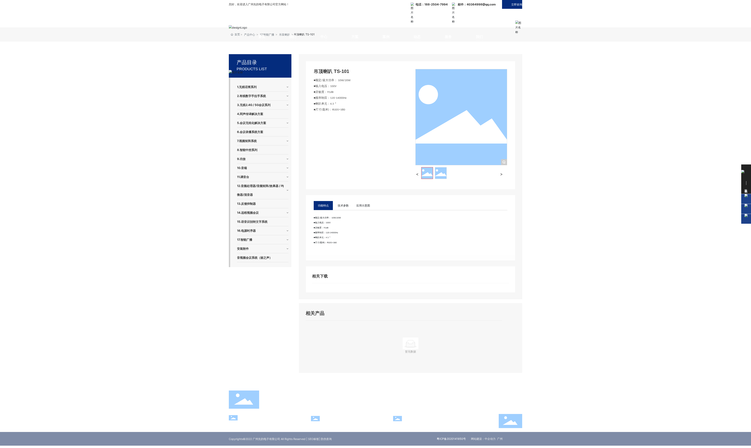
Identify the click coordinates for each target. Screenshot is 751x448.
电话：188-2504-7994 (432, 4)
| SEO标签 (312, 439)
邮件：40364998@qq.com (477, 4)
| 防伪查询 (325, 439)
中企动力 (490, 438)
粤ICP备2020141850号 (451, 438)
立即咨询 (516, 4)
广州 (500, 438)
